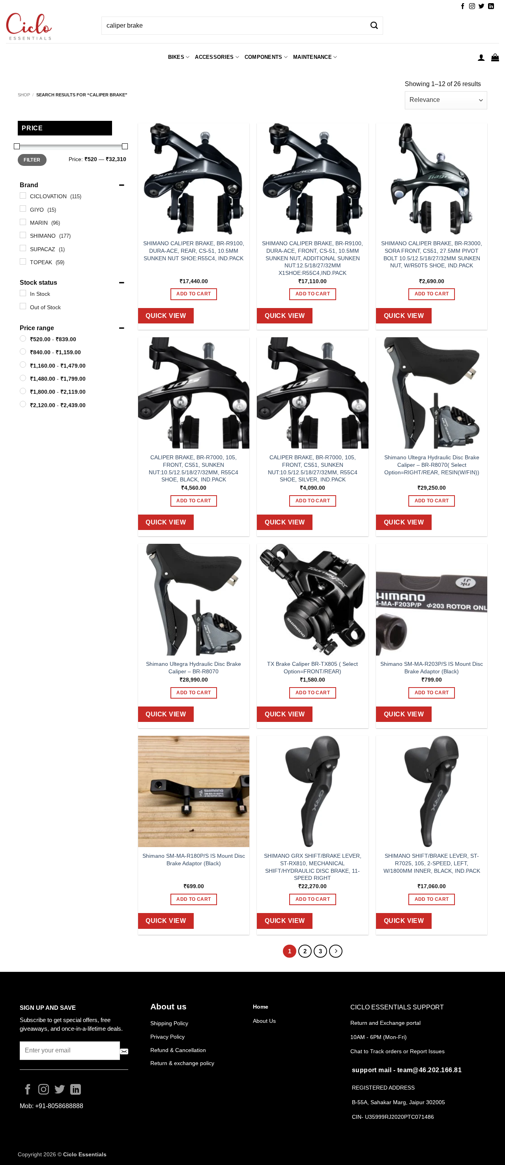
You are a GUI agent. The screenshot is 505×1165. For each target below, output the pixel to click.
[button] (481, 57)
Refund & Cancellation (179, 1050)
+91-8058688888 (59, 1106)
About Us (264, 1021)
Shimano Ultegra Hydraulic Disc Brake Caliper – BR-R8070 (193, 668)
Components (263, 57)
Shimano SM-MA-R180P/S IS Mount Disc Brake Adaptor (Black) (193, 859)
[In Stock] (23, 293)
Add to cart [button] (193, 293)
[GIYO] (23, 208)
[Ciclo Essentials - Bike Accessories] (48, 27)
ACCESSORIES (214, 57)
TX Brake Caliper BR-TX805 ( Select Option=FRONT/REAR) (312, 668)
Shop (24, 94)
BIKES (176, 57)
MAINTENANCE (312, 57)
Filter (32, 160)
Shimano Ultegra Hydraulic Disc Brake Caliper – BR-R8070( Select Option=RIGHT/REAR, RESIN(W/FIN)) (431, 464)
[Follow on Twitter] (481, 6)
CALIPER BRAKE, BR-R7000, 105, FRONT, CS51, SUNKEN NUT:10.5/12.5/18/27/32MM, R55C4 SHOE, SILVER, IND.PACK (312, 468)
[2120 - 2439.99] (23, 404)
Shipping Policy (169, 1023)
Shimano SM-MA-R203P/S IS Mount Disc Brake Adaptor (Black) (431, 668)
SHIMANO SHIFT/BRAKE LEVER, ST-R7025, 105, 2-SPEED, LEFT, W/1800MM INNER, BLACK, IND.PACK (431, 863)
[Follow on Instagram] (472, 6)
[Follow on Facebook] (463, 6)
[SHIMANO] (23, 235)
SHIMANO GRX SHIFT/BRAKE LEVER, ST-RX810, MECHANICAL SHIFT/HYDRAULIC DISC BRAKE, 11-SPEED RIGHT (312, 867)
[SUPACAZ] (23, 248)
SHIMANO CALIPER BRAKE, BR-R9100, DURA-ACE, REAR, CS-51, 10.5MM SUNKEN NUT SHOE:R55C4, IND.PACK (193, 250)
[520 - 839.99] (23, 338)
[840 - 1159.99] (23, 351)
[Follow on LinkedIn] (491, 6)
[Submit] (374, 26)
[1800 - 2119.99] (23, 391)
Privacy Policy (167, 1036)
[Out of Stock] (23, 306)
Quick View (166, 315)
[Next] (335, 951)
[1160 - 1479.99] (23, 364)
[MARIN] (23, 222)
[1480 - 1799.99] (23, 378)
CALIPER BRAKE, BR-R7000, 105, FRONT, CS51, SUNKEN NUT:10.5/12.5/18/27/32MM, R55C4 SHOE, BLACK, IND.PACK (193, 468)
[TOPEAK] (23, 261)
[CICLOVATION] (23, 195)
